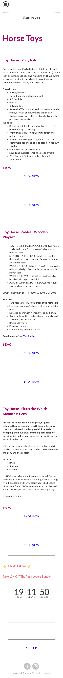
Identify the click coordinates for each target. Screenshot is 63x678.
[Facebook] (27, 666)
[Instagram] (35, 666)
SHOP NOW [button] (31, 176)
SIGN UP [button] (31, 648)
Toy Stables (29, 336)
